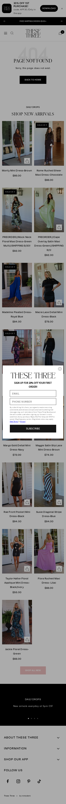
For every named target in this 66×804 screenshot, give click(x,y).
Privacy (23, 421)
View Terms (14, 421)
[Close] (60, 369)
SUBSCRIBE (33, 428)
